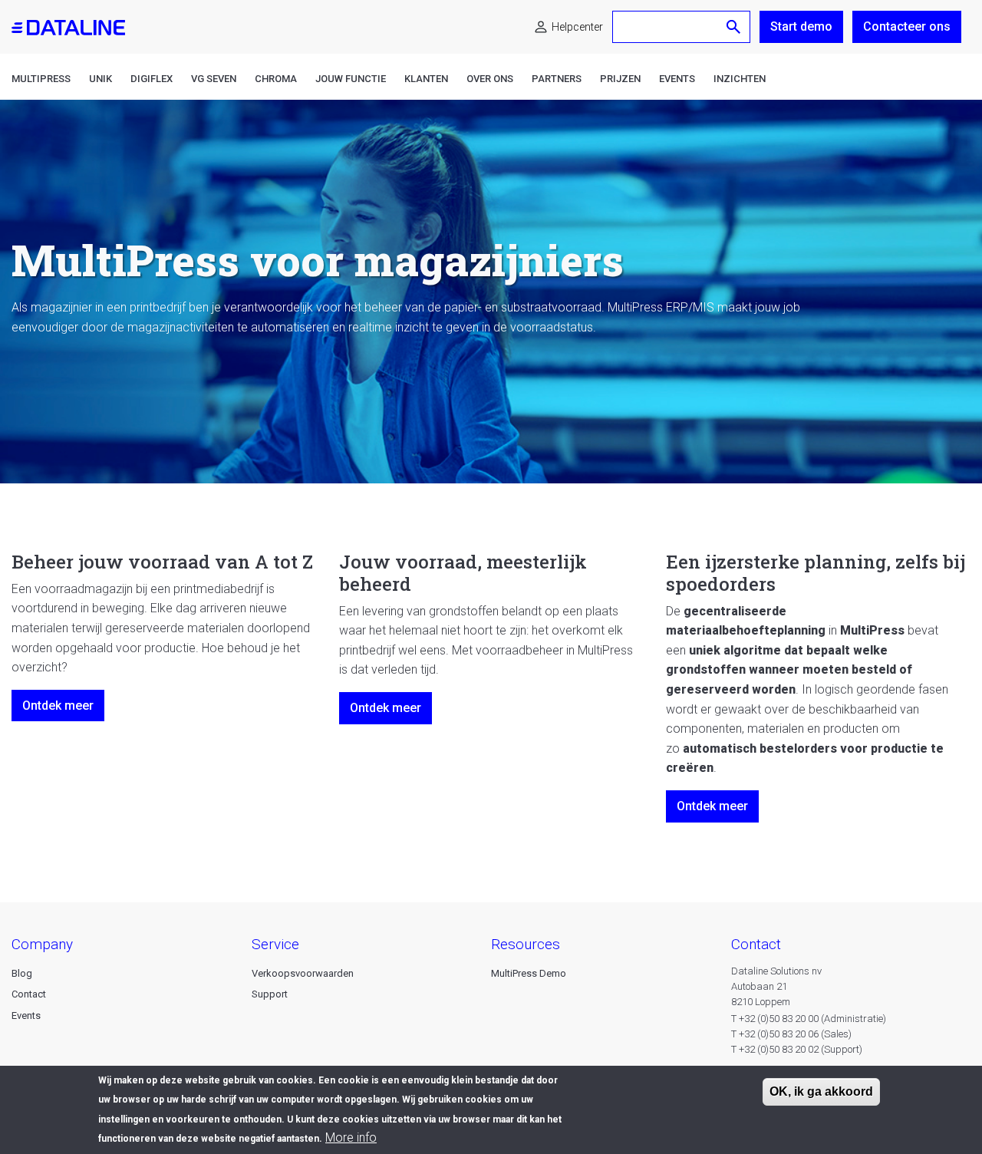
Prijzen (620, 78)
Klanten (426, 78)
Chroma (276, 78)
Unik (100, 78)
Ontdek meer (58, 705)
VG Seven (213, 78)
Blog (22, 973)
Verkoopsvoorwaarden (303, 973)
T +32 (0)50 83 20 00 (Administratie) (808, 1018)
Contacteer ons (907, 26)
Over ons (489, 78)
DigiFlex (151, 78)
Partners (557, 78)
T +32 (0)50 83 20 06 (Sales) (791, 1034)
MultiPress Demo (528, 973)
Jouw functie (350, 78)
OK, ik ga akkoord (821, 1091)
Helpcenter (577, 27)
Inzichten (739, 78)
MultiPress (41, 78)
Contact (29, 994)
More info (351, 1138)
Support (270, 994)
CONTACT (756, 944)
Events (677, 78)
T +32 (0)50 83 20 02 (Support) (796, 1049)
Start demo (801, 26)
